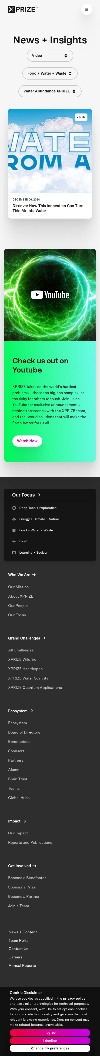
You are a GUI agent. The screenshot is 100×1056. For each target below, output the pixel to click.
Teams (14, 788)
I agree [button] (50, 1032)
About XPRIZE (20, 596)
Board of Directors (24, 732)
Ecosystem (17, 723)
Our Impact (18, 833)
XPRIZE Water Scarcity (28, 678)
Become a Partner (24, 896)
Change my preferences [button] (50, 1048)
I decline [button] (50, 1040)
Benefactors (19, 741)
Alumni (14, 769)
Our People (18, 605)
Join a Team (18, 906)
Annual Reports (22, 965)
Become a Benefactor (27, 878)
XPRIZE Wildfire (22, 659)
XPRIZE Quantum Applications (35, 687)
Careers (15, 957)
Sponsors (16, 751)
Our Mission (18, 587)
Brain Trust (17, 779)
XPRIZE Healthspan (25, 669)
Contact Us (18, 948)
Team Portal (19, 940)
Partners (15, 760)
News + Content (23, 932)
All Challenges (20, 650)
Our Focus (17, 615)
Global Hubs (19, 798)
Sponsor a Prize (22, 887)
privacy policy (74, 998)
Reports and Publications (30, 842)
